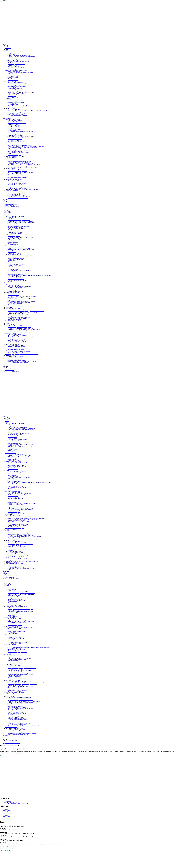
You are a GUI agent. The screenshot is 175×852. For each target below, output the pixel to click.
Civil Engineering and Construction (16, 180)
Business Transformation (10, 81)
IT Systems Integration (13, 104)
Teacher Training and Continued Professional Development (21, 150)
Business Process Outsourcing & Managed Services (19, 105)
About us (7, 45)
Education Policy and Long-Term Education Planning (19, 145)
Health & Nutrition (9, 160)
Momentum (8, 850)
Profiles (7, 49)
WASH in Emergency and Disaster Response (18, 198)
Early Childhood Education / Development (14, 156)
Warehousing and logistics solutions (16, 93)
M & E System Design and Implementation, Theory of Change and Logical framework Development (30, 110)
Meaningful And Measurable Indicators (16, 113)
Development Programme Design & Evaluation (18, 61)
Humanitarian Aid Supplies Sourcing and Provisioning (20, 91)
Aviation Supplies (12, 96)
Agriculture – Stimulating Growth (15, 120)
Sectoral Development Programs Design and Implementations (21, 56)
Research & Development (13, 66)
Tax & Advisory (11, 78)
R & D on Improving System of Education (17, 153)
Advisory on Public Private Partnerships (16, 148)
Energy (7, 185)
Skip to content (3, 0)
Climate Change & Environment (12, 128)
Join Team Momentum (7, 813)
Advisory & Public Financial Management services (16, 70)
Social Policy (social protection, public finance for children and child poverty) (22, 189)
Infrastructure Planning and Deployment (16, 195)
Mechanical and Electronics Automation (16, 182)
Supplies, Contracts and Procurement (13, 89)
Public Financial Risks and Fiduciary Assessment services (20, 75)
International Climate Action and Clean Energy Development (21, 136)
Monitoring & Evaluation (10, 108)
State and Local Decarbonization (15, 139)
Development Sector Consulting (12, 60)
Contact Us (5, 201)
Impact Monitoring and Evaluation (15, 135)
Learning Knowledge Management (15, 109)
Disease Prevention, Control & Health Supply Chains (19, 162)
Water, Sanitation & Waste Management (14, 191)
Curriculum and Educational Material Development (19, 152)
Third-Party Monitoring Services (15, 62)
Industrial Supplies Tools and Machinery (17, 94)
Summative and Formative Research (16, 114)
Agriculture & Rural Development (12, 119)
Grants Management (12, 65)
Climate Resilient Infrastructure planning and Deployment (20, 137)
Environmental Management (14, 140)
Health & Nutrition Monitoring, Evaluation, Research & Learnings (22, 167)
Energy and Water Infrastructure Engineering (18, 183)
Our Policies (8, 48)
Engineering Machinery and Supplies (16, 184)
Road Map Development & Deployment (17, 82)
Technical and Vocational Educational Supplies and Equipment (21, 92)
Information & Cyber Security (14, 100)
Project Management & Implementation (16, 64)
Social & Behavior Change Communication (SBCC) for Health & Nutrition (24, 164)
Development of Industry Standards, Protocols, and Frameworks (22, 131)
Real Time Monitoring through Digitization (17, 115)
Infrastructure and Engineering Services (13, 179)
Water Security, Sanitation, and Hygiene (16, 193)
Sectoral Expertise (7, 118)
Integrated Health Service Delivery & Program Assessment (20, 166)
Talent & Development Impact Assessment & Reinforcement (21, 85)
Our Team (7, 46)
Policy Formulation (12, 53)
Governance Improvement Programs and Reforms (19, 55)
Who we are (5, 44)
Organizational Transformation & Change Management (20, 83)
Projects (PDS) (6, 199)
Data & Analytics (12, 103)
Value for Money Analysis (13, 73)
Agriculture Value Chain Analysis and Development (19, 121)
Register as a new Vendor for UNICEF (11, 206)
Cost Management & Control (14, 76)
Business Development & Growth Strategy (17, 86)
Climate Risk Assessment (13, 130)
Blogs (4, 200)
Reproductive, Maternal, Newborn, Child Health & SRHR (20, 163)
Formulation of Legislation (14, 59)
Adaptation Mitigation (13, 124)
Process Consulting (12, 87)
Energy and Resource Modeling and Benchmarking (19, 187)
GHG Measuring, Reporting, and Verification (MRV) (19, 134)
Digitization (8, 98)
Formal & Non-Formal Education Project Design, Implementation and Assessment (26, 146)
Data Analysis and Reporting (14, 112)
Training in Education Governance (15, 151)
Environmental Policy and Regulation (16, 141)
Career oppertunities (9, 205)
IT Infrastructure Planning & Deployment (17, 99)
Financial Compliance (13, 77)
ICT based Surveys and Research (15, 107)
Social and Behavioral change (11, 190)
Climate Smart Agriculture (13, 125)
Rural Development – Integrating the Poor (17, 123)
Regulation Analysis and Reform (15, 194)
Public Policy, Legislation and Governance (14, 51)
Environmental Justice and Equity (15, 132)
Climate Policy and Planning (14, 129)
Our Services (5, 50)
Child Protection (9, 142)
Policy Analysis (11, 54)
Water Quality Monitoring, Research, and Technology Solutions (22, 196)
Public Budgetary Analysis (14, 71)
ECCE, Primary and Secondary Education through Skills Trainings (22, 147)
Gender (7, 158)
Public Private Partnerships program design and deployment (21, 57)
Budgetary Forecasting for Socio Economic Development (20, 72)
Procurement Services (13, 97)
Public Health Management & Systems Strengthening (19, 161)
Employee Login (6, 811)
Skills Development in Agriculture (15, 126)
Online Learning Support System (15, 88)
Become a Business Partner (11, 204)
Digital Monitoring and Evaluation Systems (17, 67)
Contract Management (13, 80)
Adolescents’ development (11, 157)
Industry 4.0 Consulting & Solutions (16, 102)
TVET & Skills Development (14, 155)
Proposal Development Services (15, 69)
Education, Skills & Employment (12, 144)
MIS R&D (10, 116)
